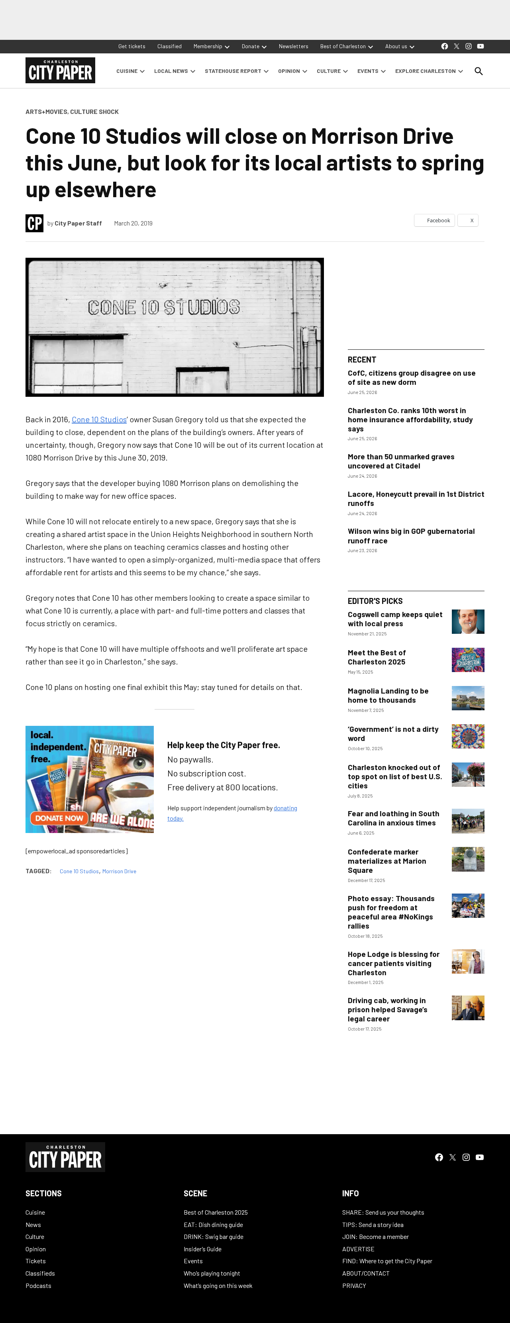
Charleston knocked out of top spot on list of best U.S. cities (395, 776)
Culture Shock (94, 111)
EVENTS (368, 70)
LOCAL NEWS (171, 70)
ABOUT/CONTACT (366, 1273)
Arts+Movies (46, 111)
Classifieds (40, 1273)
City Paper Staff (78, 223)
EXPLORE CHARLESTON (425, 70)
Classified (169, 46)
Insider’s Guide (203, 1248)
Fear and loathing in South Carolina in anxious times (393, 818)
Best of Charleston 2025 (216, 1212)
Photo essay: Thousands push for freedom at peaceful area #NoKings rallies (391, 912)
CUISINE (126, 70)
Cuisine (35, 1212)
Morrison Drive (119, 871)
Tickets (36, 1260)
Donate (250, 46)
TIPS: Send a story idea (373, 1224)
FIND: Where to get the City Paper (387, 1260)
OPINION (289, 70)
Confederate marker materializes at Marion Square (387, 860)
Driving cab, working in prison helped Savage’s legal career (388, 1009)
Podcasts (38, 1285)
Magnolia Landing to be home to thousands (388, 695)
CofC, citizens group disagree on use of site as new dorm (412, 377)
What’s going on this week (218, 1285)
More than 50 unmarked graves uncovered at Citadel (401, 461)
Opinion (36, 1248)
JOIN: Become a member (375, 1236)
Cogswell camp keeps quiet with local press (395, 619)
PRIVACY (354, 1285)
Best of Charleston (343, 46)
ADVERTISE (358, 1248)
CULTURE (329, 70)
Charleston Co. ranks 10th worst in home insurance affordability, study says (410, 419)
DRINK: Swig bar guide (213, 1236)
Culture (35, 1236)
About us (396, 46)
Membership (208, 46)
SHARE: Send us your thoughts (383, 1212)
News (33, 1224)
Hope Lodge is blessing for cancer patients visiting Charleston (393, 963)
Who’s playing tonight (212, 1273)
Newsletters (293, 46)
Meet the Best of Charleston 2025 (377, 657)
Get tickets (131, 46)
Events (193, 1260)
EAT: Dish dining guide (213, 1224)
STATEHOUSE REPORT (233, 70)
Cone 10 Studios (99, 419)
